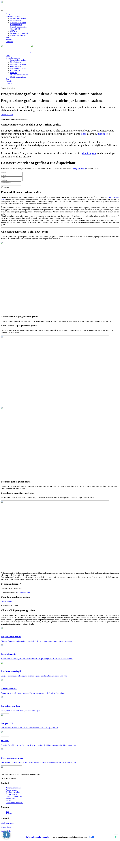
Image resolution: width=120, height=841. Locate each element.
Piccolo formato (16, 21)
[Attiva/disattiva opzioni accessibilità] (6, 835)
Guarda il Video (7, 115)
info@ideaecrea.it (23, 592)
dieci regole (89, 153)
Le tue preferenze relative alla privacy (70, 837)
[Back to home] (15, 8)
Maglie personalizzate (18, 35)
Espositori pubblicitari (18, 27)
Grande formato (16, 25)
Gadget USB (15, 29)
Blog (7, 37)
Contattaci (9, 42)
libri (83, 133)
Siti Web (13, 31)
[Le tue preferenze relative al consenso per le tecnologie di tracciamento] (116, 837)
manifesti (103, 133)
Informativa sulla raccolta (37, 837)
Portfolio (9, 40)
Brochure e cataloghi (18, 23)
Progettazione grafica (18, 18)
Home (8, 14)
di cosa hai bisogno (13, 16)
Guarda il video (6, 601)
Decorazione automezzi (19, 33)
